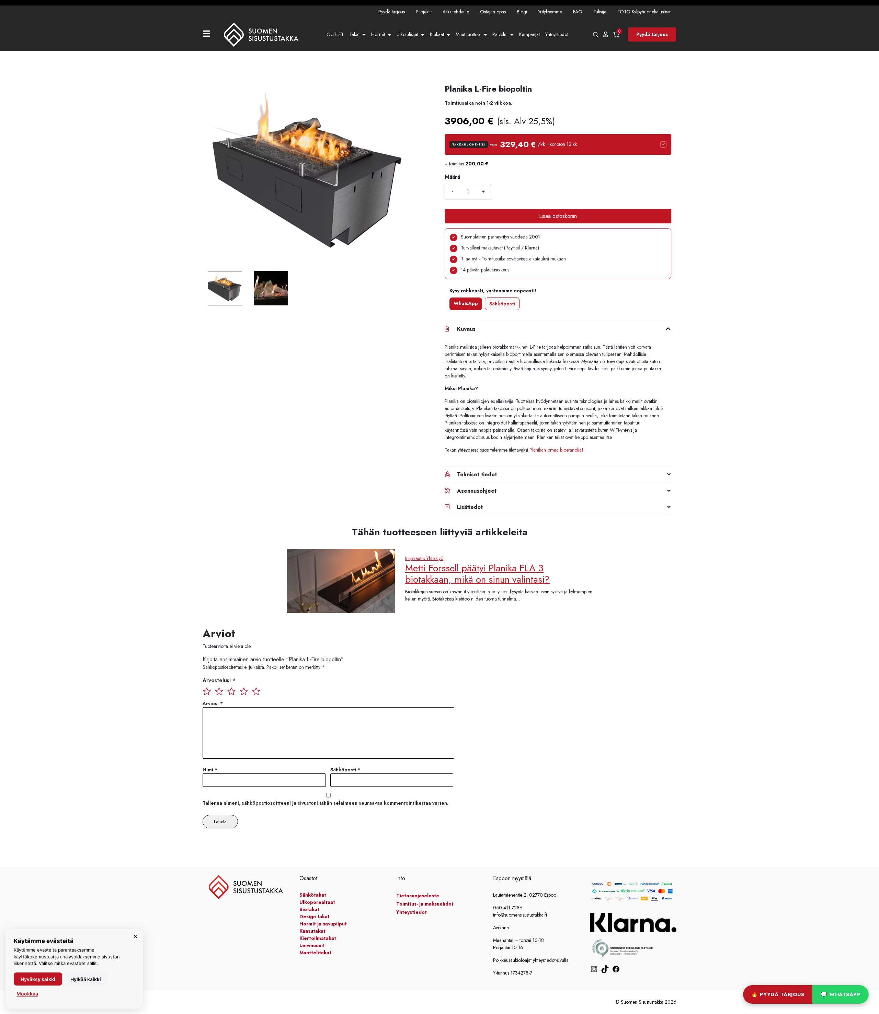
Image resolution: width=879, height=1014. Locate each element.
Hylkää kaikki (85, 979)
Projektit (424, 11)
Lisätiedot (470, 507)
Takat (354, 34)
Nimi (210, 769)
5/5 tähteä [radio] (256, 691)
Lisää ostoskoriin (558, 216)
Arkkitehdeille (456, 11)
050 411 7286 (508, 907)
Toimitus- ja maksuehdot (425, 903)
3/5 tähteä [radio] (231, 691)
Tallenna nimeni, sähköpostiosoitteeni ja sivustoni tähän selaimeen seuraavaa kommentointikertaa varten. (325, 803)
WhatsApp (466, 303)
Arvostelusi (219, 680)
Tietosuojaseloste (417, 895)
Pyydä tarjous (391, 11)
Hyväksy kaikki (38, 979)
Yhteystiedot (556, 34)
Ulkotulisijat (407, 34)
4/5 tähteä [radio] (244, 691)
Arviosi (213, 703)
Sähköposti (502, 303)
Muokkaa (27, 993)
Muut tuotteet (468, 34)
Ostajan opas (493, 11)
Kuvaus (466, 329)
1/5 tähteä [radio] (207, 691)
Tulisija (599, 11)
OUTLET (335, 34)
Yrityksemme (550, 11)
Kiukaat (437, 34)
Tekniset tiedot (477, 474)
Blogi (522, 11)
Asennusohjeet (476, 490)
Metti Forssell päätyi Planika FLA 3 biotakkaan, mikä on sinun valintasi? (477, 573)
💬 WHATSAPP (840, 994)
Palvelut (499, 34)
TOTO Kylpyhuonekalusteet (644, 11)
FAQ (577, 11)
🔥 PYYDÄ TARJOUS (777, 994)
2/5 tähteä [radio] (219, 691)
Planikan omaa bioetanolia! (556, 449)
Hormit (378, 34)
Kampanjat (529, 34)
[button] (557, 144)
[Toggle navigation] (209, 34)
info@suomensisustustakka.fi (520, 914)
